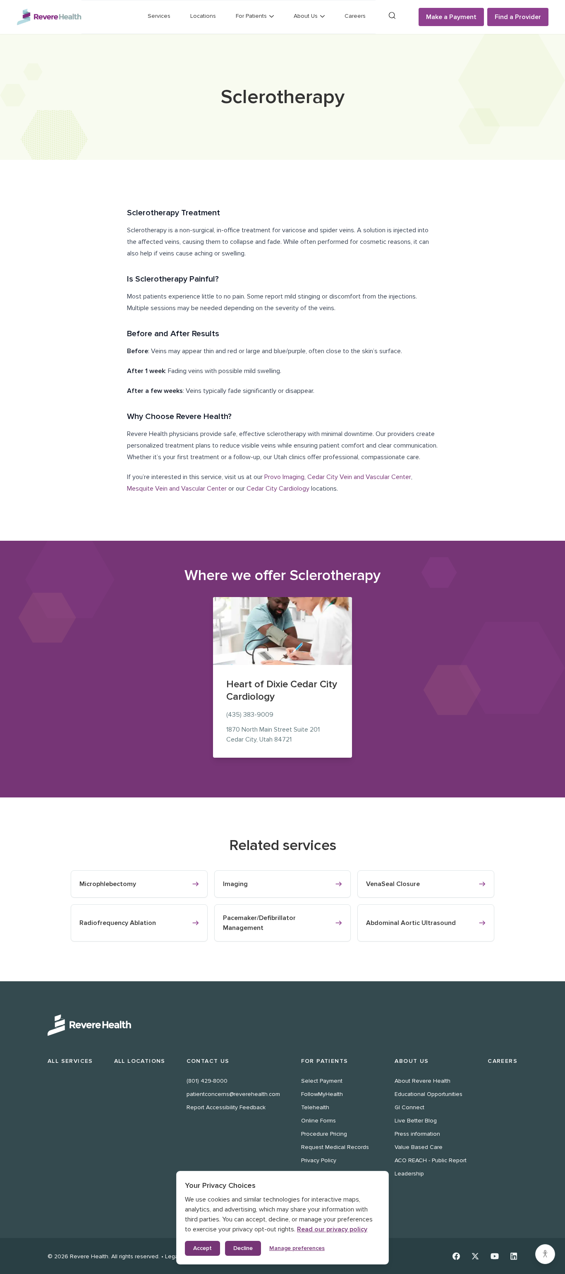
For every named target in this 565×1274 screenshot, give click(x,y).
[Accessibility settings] (545, 1254)
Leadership (409, 1173)
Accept (202, 1248)
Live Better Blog (416, 1120)
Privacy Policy (318, 1160)
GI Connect (409, 1107)
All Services (70, 1060)
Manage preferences (297, 1248)
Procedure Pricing (324, 1133)
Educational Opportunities (428, 1094)
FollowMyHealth (322, 1094)
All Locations (139, 1060)
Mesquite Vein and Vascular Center (177, 488)
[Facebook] (456, 1256)
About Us (412, 1060)
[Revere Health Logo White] (282, 1025)
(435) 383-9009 (249, 714)
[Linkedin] (513, 1256)
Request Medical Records (335, 1147)
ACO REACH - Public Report (431, 1160)
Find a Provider (518, 17)
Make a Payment (451, 17)
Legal (172, 1256)
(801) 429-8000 (207, 1080)
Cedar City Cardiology (278, 488)
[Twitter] (475, 1256)
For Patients (324, 1060)
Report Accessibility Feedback (226, 1107)
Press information (417, 1133)
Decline (243, 1248)
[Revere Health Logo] (49, 17)
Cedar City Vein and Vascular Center (359, 477)
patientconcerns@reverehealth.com (233, 1094)
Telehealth (315, 1107)
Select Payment (321, 1080)
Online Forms (318, 1120)
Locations (203, 15)
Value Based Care (419, 1147)
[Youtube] (495, 1256)
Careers (355, 15)
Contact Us (208, 1060)
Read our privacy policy (332, 1229)
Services (159, 15)
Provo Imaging (284, 477)
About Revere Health (422, 1080)
